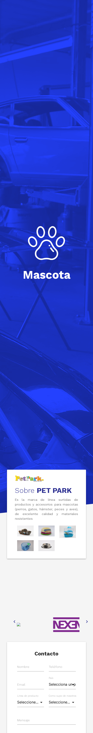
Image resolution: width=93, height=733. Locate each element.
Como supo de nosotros (62, 695)
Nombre (23, 667)
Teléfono (55, 667)
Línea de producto (27, 695)
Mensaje (23, 720)
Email (21, 684)
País (51, 678)
